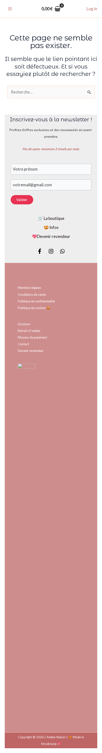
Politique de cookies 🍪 (34, 308)
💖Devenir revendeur (51, 236)
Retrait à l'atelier (29, 331)
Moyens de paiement (32, 337)
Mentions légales (29, 288)
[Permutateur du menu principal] (10, 9)
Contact (23, 344)
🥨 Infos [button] (51, 227)
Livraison (24, 324)
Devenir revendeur (31, 351)
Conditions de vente (32, 294)
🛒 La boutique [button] (51, 218)
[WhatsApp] (62, 251)
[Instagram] (51, 251)
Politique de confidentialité (36, 301)
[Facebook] (39, 251)
